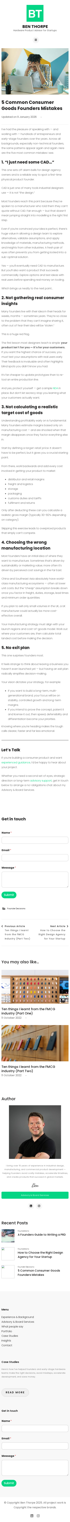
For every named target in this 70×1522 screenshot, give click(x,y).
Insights (6, 1340)
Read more (15, 1392)
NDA (55, 388)
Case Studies (9, 1336)
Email (6, 850)
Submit (9, 895)
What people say (12, 1326)
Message (9, 867)
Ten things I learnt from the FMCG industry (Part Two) (28, 1068)
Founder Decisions (16, 908)
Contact (6, 1345)
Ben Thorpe (35, 26)
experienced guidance (15, 762)
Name (7, 832)
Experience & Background (17, 1317)
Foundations (23, 1231)
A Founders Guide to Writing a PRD (42, 1235)
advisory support (41, 780)
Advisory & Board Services (35, 1195)
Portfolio (6, 1331)
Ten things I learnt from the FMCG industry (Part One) (28, 1011)
